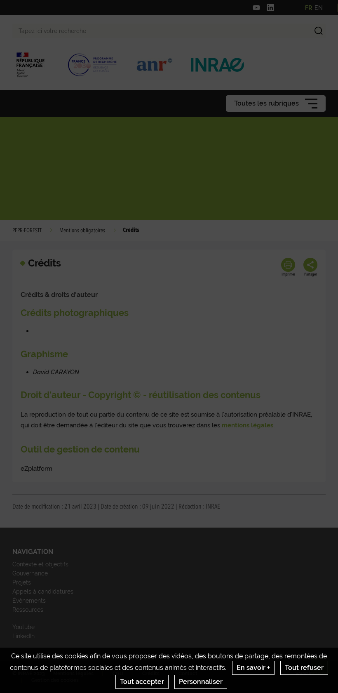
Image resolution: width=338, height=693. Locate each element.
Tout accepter (142, 682)
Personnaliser (201, 682)
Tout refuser (304, 668)
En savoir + (253, 668)
